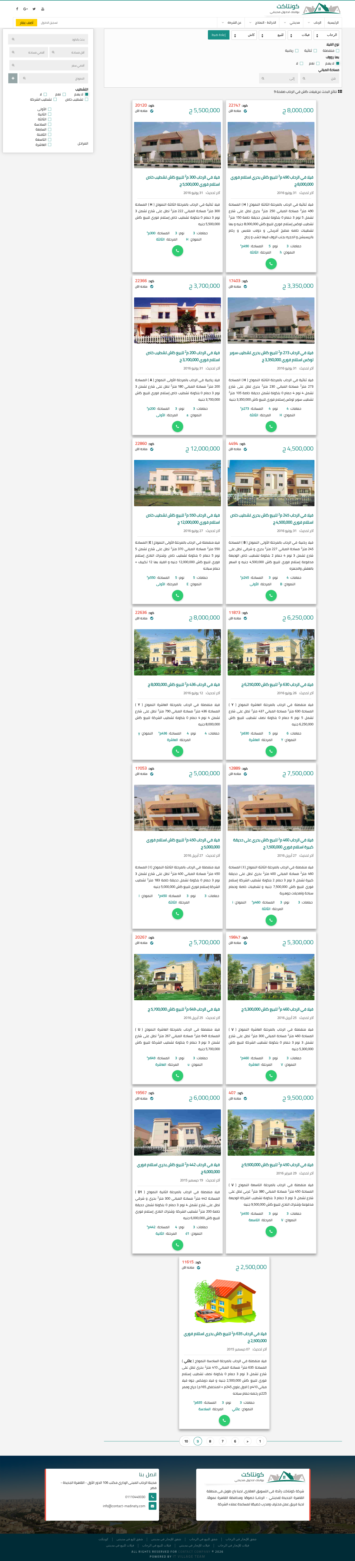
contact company (194, 1551)
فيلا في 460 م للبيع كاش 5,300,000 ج (277, 1009)
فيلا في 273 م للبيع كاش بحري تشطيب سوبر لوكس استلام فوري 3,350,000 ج (271, 356)
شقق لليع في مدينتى (129, 1539)
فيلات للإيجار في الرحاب (233, 1545)
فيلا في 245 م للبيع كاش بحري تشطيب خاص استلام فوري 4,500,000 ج (271, 518)
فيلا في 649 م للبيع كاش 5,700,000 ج (184, 1009)
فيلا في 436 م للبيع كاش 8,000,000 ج (184, 684)
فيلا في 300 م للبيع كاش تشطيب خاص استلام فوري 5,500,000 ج (183, 180)
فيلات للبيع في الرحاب (156, 1545)
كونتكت (103, 1539)
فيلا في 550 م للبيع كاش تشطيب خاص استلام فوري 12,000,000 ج (183, 518)
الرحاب (260, 1497)
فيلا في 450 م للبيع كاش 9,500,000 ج (277, 1164)
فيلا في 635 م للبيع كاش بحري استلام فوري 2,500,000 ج (225, 1337)
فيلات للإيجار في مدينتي (194, 1545)
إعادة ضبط (219, 35)
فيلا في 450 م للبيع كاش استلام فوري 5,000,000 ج (183, 843)
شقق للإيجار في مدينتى (166, 1539)
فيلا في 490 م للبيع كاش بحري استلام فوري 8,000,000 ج (272, 180)
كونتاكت (289, 1491)
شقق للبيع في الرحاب (203, 1539)
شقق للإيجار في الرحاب (241, 1539)
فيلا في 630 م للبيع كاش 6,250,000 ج (277, 684)
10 (186, 1441)
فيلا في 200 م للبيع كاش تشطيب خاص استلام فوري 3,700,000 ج (183, 356)
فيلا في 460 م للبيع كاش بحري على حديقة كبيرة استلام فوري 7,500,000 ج (273, 843)
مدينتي (274, 1497)
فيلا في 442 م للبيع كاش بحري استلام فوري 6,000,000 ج (178, 1168)
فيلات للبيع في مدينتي (120, 1545)
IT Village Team (189, 1556)
